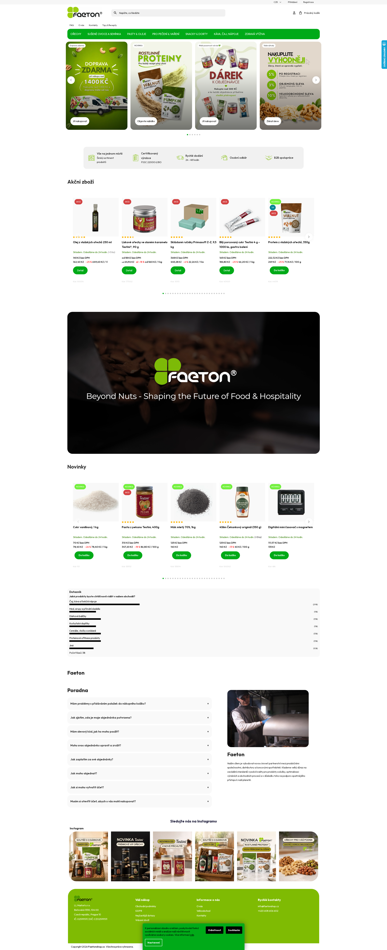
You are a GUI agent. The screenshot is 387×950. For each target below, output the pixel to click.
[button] (71, 80)
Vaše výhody (194, 134)
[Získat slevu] (290, 85)
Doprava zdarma (187, 134)
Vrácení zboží (142, 920)
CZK (276, 2)
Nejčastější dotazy (145, 915)
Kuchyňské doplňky (79, 623)
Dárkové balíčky (77, 616)
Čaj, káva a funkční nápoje (83, 601)
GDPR (138, 910)
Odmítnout (214, 930)
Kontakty (93, 25)
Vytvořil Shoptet (307, 946)
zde (192, 934)
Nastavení (154, 942)
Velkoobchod (203, 910)
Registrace (308, 2)
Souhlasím (234, 930)
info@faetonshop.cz (268, 906)
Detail (80, 270)
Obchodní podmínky (145, 906)
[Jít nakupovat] (96, 85)
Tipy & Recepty (109, 25)
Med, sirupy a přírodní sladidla (84, 608)
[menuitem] (75, 34)
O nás (81, 25)
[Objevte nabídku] (161, 85)
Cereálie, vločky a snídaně (82, 630)
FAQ (72, 25)
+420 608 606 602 (268, 910)
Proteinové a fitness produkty (84, 638)
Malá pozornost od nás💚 (192, 134)
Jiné (71, 645)
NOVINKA (190, 134)
